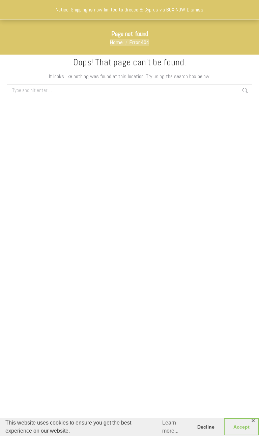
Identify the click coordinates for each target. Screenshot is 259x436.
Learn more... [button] (170, 427)
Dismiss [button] (195, 9)
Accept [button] (241, 427)
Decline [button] (205, 427)
